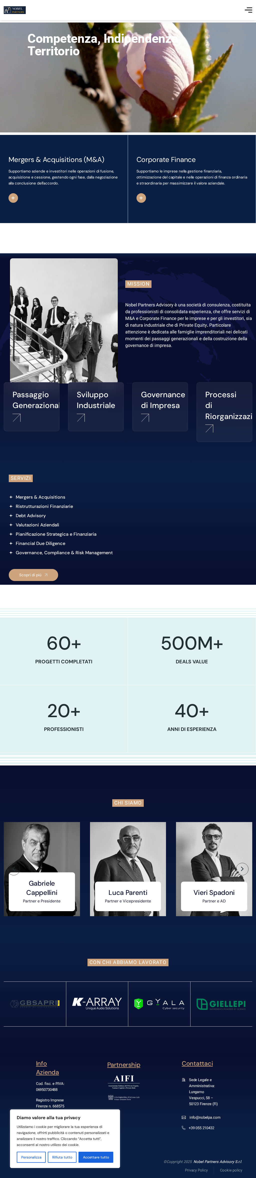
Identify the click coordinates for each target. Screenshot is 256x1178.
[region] (65, 1138)
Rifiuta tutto (62, 1157)
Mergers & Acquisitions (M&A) (56, 159)
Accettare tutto (96, 1157)
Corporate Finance (166, 159)
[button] (14, 869)
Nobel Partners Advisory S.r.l (217, 1161)
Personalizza (31, 1157)
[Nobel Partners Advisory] (15, 10)
